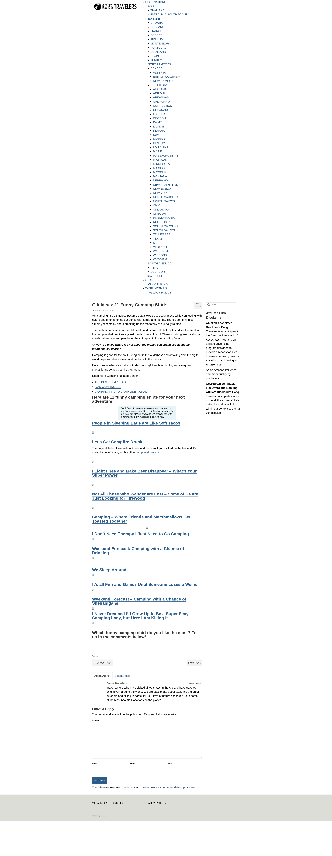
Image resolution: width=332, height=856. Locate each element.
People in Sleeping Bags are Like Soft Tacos (136, 423)
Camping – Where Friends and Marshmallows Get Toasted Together (141, 519)
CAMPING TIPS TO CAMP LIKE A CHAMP (122, 391)
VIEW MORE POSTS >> (107, 803)
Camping (95, 656)
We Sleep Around (109, 569)
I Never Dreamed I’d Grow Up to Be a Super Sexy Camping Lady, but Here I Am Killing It (140, 615)
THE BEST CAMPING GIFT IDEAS (117, 382)
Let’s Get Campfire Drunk (117, 442)
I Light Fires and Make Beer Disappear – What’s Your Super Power (144, 473)
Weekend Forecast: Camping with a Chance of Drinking (138, 550)
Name (94, 763)
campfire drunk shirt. (148, 452)
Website (170, 763)
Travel (107, 310)
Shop (102, 310)
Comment (96, 720)
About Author (102, 675)
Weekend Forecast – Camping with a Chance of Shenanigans (139, 601)
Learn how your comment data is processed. (169, 787)
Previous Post (102, 662)
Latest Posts (122, 675)
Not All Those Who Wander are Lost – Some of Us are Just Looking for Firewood (145, 496)
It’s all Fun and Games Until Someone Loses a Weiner (145, 584)
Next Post (194, 662)
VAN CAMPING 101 (108, 386)
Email (132, 763)
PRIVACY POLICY (154, 803)
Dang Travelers (116, 683)
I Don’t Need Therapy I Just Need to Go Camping (140, 533)
